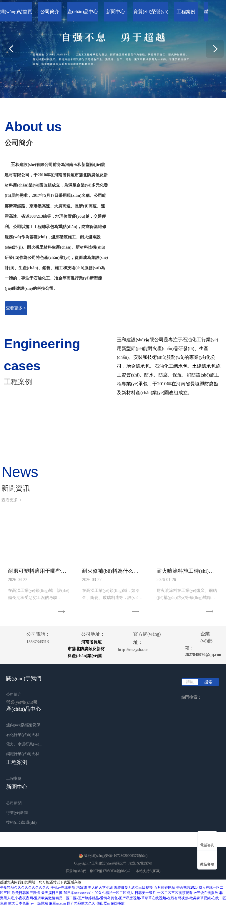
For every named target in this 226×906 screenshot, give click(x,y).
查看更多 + (11, 499)
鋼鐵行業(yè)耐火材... (24, 754)
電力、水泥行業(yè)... (24, 744)
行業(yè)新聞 (17, 812)
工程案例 (13, 778)
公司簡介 (13, 694)
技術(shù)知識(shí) (21, 822)
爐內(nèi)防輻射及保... (24, 725)
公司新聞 (13, 803)
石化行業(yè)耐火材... (24, 734)
